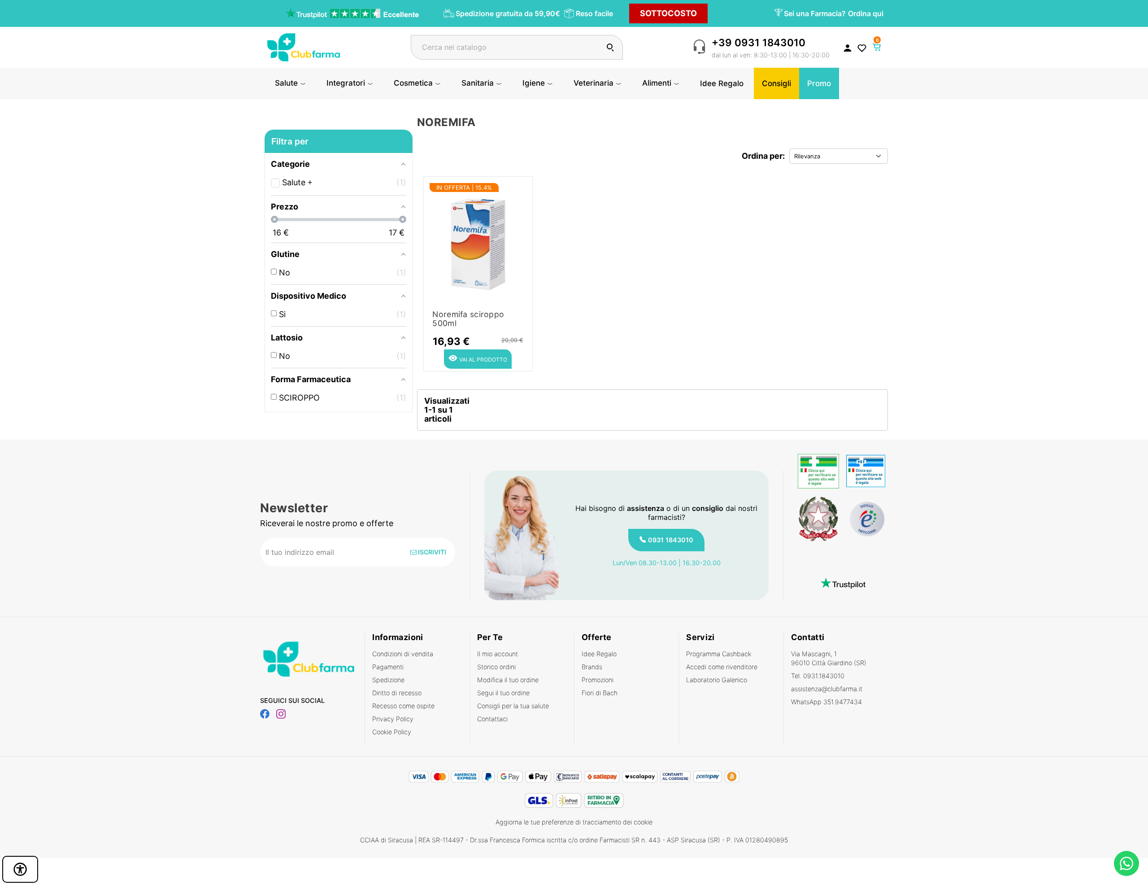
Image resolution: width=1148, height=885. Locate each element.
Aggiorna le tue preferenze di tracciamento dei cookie (574, 822)
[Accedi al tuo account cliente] (847, 48)
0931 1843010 (670, 540)
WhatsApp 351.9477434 (826, 702)
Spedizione (388, 680)
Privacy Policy (392, 719)
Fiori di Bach (599, 693)
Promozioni (597, 680)
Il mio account (497, 654)
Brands (592, 667)
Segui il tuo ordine (503, 693)
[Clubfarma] (304, 46)
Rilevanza (807, 156)
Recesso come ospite (403, 706)
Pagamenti (388, 667)
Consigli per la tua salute (513, 706)
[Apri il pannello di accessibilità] (20, 869)
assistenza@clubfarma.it (826, 689)
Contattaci (492, 719)
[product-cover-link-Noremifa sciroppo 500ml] (478, 242)
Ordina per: (763, 156)
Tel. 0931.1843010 (817, 676)
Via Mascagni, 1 (828, 658)
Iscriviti (431, 552)
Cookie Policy (391, 732)
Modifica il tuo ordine (508, 680)
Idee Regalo (599, 654)
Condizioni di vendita (402, 654)
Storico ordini (496, 667)
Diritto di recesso (397, 693)
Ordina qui (865, 13)
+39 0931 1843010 (758, 42)
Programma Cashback (718, 654)
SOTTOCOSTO (668, 13)
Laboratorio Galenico (716, 680)
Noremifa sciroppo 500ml (468, 319)
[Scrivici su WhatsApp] (1126, 863)
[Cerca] (610, 47)
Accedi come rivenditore (721, 667)
